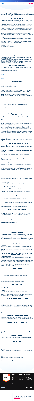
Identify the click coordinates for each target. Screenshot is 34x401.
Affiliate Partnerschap (15, 382)
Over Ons (13, 376)
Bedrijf (24, 3)
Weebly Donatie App (29, 379)
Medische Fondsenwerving (22, 376)
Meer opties (29, 398)
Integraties (28, 374)
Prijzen (18, 3)
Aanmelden (16, 1)
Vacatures (13, 378)
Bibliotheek (13, 383)
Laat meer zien (24, 397)
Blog (13, 377)
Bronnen (21, 3)
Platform (16, 3)
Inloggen (27, 3)
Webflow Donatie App (29, 380)
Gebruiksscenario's (22, 374)
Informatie (13, 374)
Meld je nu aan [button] (31, 3)
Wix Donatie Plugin (28, 378)
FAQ (12, 379)
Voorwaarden (14, 380)
